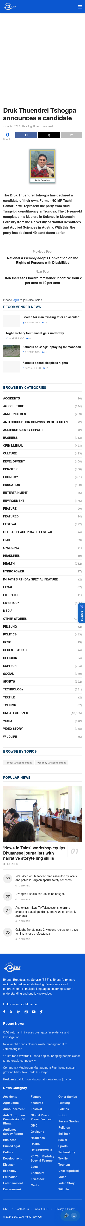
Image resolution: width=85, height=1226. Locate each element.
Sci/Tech (10, 666)
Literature (12, 595)
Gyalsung (11, 548)
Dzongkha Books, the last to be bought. (40, 894)
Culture (10, 453)
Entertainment (15, 492)
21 (45, 352)
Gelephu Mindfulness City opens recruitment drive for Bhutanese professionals (46, 931)
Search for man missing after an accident (51, 317)
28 (30, 338)
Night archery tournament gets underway (35, 333)
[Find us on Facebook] (4, 1012)
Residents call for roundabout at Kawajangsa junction (37, 1079)
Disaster (10, 469)
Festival (10, 524)
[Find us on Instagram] (26, 1012)
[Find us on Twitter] (11, 1011)
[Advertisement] (42, 57)
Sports (9, 681)
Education (11, 485)
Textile (9, 697)
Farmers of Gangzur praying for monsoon (52, 347)
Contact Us (22, 1209)
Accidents (11, 398)
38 (45, 322)
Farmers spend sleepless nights (45, 363)
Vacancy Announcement (51, 762)
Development (14, 461)
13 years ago (33, 368)
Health (9, 563)
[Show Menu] (80, 6)
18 (46, 368)
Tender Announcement (18, 762)
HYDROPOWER (13, 571)
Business (10, 438)
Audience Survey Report (23, 430)
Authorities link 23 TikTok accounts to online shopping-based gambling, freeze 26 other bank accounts (45, 911)
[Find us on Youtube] (33, 1012)
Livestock (11, 603)
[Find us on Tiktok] (41, 1011)
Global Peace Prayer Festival (28, 532)
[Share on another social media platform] (71, 135)
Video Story (13, 728)
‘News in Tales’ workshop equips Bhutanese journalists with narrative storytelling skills (34, 853)
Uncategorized (15, 713)
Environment (13, 501)
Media (7, 610)
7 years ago (32, 352)
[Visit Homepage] (10, 6)
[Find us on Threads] (18, 1011)
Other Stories (15, 619)
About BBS (41, 1209)
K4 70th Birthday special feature (30, 579)
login (16, 300)
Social (8, 673)
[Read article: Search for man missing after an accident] (11, 321)
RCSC (7, 642)
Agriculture (13, 406)
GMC (6, 540)
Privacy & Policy (65, 1209)
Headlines (11, 555)
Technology (13, 689)
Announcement (15, 414)
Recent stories (15, 650)
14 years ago (16, 338)
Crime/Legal (13, 445)
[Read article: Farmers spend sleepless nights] (11, 366)
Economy (10, 477)
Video (7, 721)
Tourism (10, 705)
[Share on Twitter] (49, 135)
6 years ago (32, 322)
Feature (10, 508)
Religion (10, 658)
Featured (11, 516)
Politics (10, 634)
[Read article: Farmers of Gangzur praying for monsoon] (11, 351)
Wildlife (10, 736)
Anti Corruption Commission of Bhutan (35, 422)
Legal (8, 587)
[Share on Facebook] (26, 135)
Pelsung (10, 626)
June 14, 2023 (11, 126)
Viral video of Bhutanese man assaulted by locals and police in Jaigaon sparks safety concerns (46, 878)
